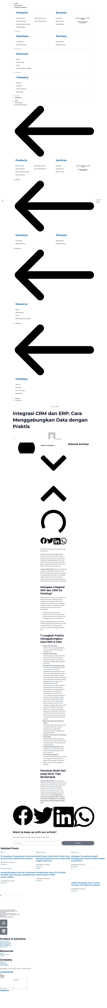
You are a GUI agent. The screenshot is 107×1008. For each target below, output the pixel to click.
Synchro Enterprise (5, 942)
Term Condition (4, 965)
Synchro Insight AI (5, 944)
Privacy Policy (3, 964)
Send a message (4, 990)
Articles (2, 953)
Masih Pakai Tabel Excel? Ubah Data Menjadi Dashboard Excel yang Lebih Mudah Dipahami (53, 858)
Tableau (51, 748)
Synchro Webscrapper (6, 946)
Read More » (4, 864)
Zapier (54, 669)
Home (16, 101)
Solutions (17, 179)
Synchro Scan (3, 947)
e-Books (2, 955)
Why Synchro (18, 103)
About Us (2, 962)
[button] (99, 202)
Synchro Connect (4, 941)
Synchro (53, 685)
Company (18, 323)
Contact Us (18, 400)
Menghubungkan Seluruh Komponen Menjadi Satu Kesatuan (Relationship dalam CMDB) (18, 874)
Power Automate (47, 669)
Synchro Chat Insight (5, 943)
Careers (17, 398)
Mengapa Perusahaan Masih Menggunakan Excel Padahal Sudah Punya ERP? (88, 858)
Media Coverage (4, 954)
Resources (18, 248)
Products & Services (21, 105)
